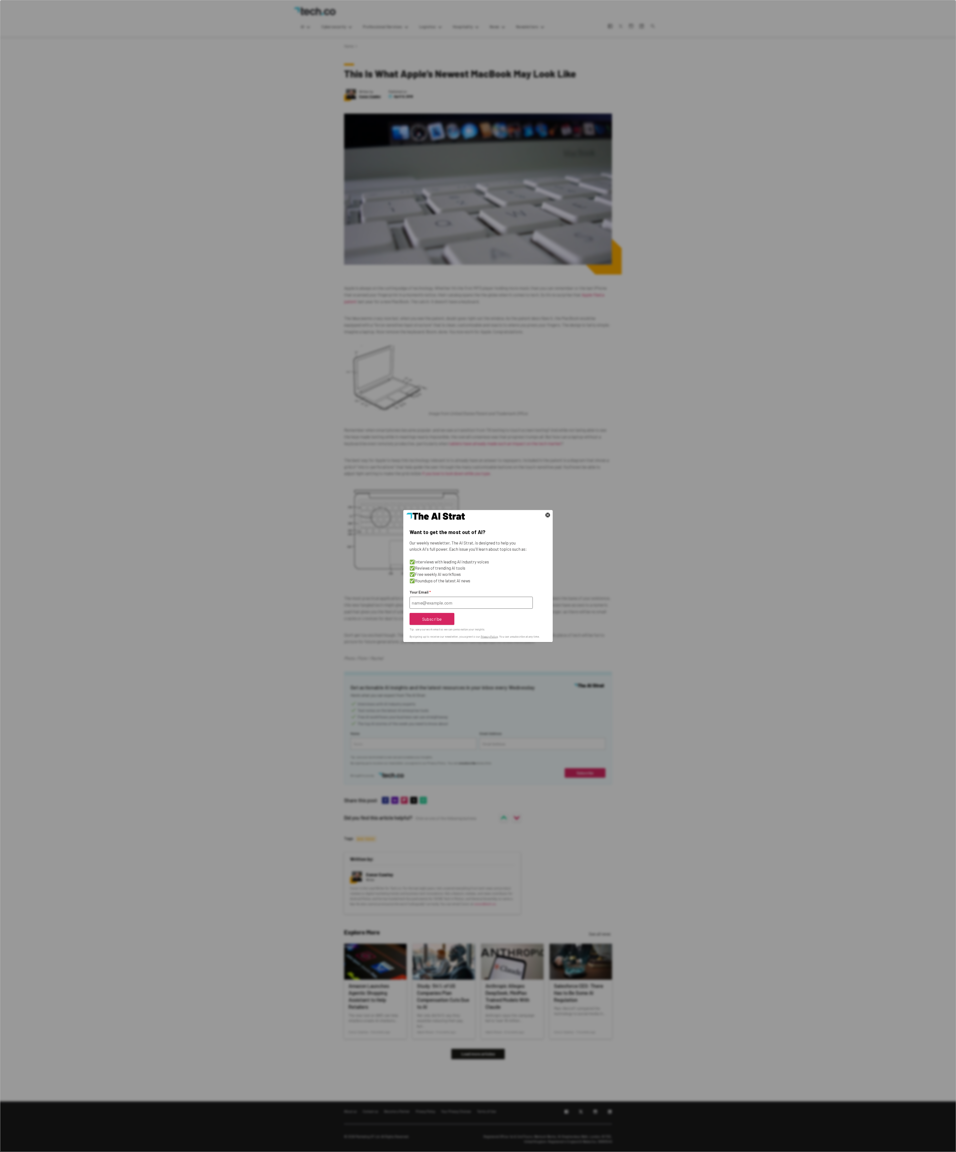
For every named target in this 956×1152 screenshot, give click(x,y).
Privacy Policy (489, 636)
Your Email (420, 592)
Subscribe (432, 618)
